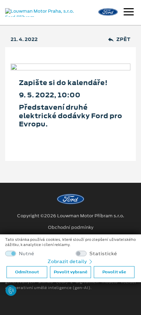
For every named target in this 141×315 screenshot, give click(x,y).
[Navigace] (129, 12)
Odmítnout (27, 272)
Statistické (103, 253)
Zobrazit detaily (68, 261)
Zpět (123, 39)
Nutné (26, 253)
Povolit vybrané (70, 272)
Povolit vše (114, 272)
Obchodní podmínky (70, 227)
